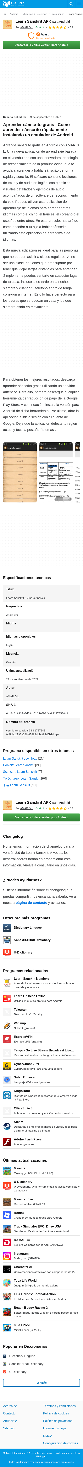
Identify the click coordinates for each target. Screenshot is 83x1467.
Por (24, 27)
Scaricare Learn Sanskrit (20, 771)
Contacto (9, 1413)
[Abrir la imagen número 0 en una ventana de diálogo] (20, 472)
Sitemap (8, 1428)
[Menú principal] (79, 4)
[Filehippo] (14, 4)
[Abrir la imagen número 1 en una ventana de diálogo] (56, 472)
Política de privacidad (58, 1421)
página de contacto (31, 903)
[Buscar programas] (71, 4)
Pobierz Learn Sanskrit (18, 765)
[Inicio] (4, 14)
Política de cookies (56, 1413)
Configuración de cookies (60, 1443)
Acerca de (10, 1406)
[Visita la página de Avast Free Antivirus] (41, 35)
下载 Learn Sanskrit (16, 785)
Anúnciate (10, 1421)
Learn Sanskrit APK (42, 21)
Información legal (55, 1428)
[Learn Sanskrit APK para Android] (7, 24)
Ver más (41, 1382)
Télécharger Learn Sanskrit (21, 778)
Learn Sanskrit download (20, 758)
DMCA (47, 1436)
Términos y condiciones (59, 1406)
